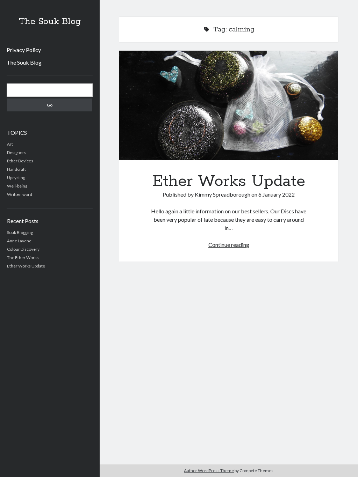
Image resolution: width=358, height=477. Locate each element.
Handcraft (16, 169)
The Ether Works (23, 257)
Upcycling (16, 177)
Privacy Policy (24, 49)
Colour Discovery (23, 249)
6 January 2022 (276, 194)
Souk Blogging (20, 232)
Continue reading (228, 244)
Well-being (17, 186)
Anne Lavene (19, 240)
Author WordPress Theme (209, 470)
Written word (19, 194)
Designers (16, 152)
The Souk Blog (50, 21)
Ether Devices (20, 160)
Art (10, 144)
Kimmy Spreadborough (222, 194)
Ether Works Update (26, 266)
